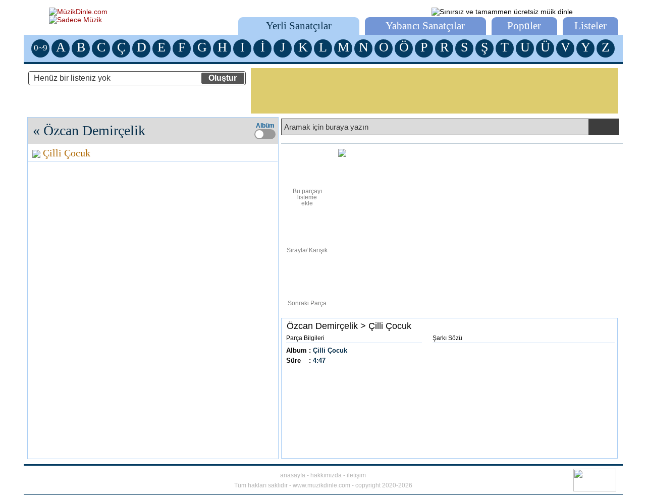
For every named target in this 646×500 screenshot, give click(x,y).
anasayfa (292, 475)
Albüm (265, 125)
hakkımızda (326, 475)
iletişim (356, 475)
